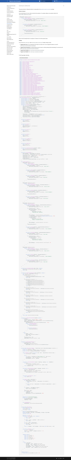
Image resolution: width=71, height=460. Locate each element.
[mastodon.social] (56, 458)
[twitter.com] (58, 458)
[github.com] (63, 458)
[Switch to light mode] (40, 1)
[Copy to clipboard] (63, 16)
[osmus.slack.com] (62, 458)
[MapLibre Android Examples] (7, 1)
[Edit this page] (63, 5)
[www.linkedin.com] (60, 458)
